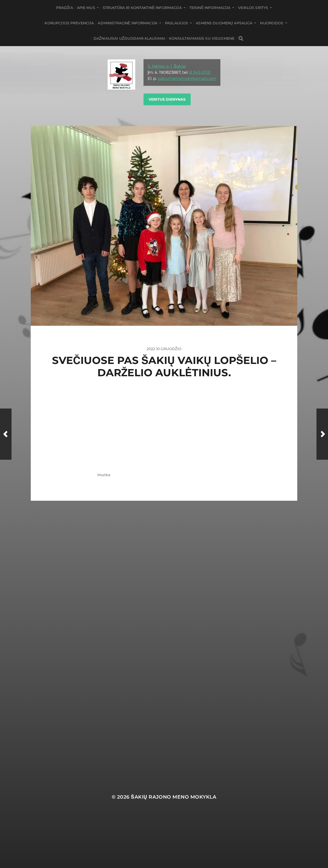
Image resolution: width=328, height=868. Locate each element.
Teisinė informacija (210, 7)
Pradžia (64, 7)
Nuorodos (271, 23)
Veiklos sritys (253, 7)
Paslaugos (176, 23)
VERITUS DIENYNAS (167, 99)
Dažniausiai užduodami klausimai (129, 38)
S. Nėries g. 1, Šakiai (167, 66)
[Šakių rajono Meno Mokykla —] (121, 86)
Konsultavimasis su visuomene (201, 38)
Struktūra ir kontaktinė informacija (142, 7)
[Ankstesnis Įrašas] (6, 434)
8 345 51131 (200, 72)
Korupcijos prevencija (69, 23)
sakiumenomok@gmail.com (187, 78)
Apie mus (86, 7)
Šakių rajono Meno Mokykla (173, 797)
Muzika (103, 475)
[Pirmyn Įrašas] (322, 434)
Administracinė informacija (127, 23)
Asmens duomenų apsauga (224, 23)
